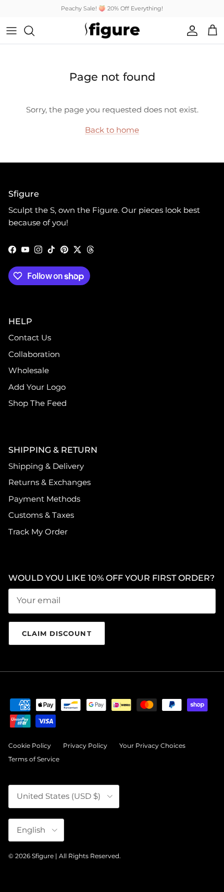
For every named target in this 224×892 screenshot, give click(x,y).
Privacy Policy (85, 745)
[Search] (34, 30)
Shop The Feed (37, 403)
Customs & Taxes (41, 515)
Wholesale (28, 370)
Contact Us (29, 337)
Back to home (112, 130)
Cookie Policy (29, 745)
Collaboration (34, 354)
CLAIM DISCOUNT (57, 633)
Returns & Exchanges (49, 482)
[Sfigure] (112, 30)
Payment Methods (44, 499)
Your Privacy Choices (152, 745)
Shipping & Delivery (46, 466)
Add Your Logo (37, 387)
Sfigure (43, 856)
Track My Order (38, 532)
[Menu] (11, 30)
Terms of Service (33, 759)
